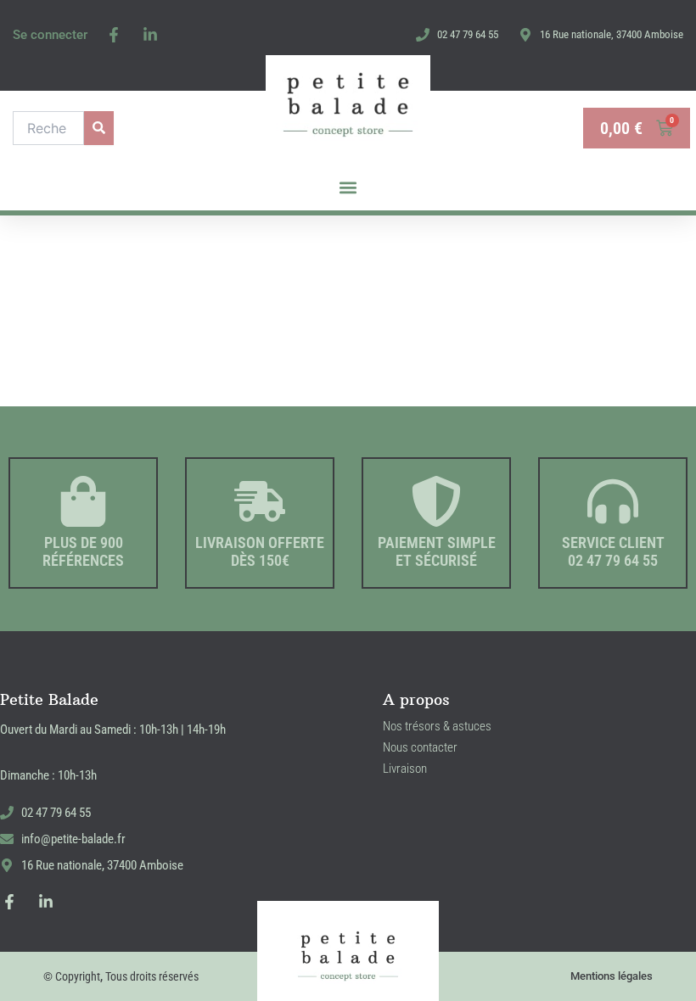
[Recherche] (99, 128)
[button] (348, 188)
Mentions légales (611, 976)
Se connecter (50, 34)
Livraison (405, 768)
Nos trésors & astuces (437, 726)
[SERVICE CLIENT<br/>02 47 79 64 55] (612, 501)
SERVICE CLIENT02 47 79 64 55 (613, 552)
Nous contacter (420, 747)
